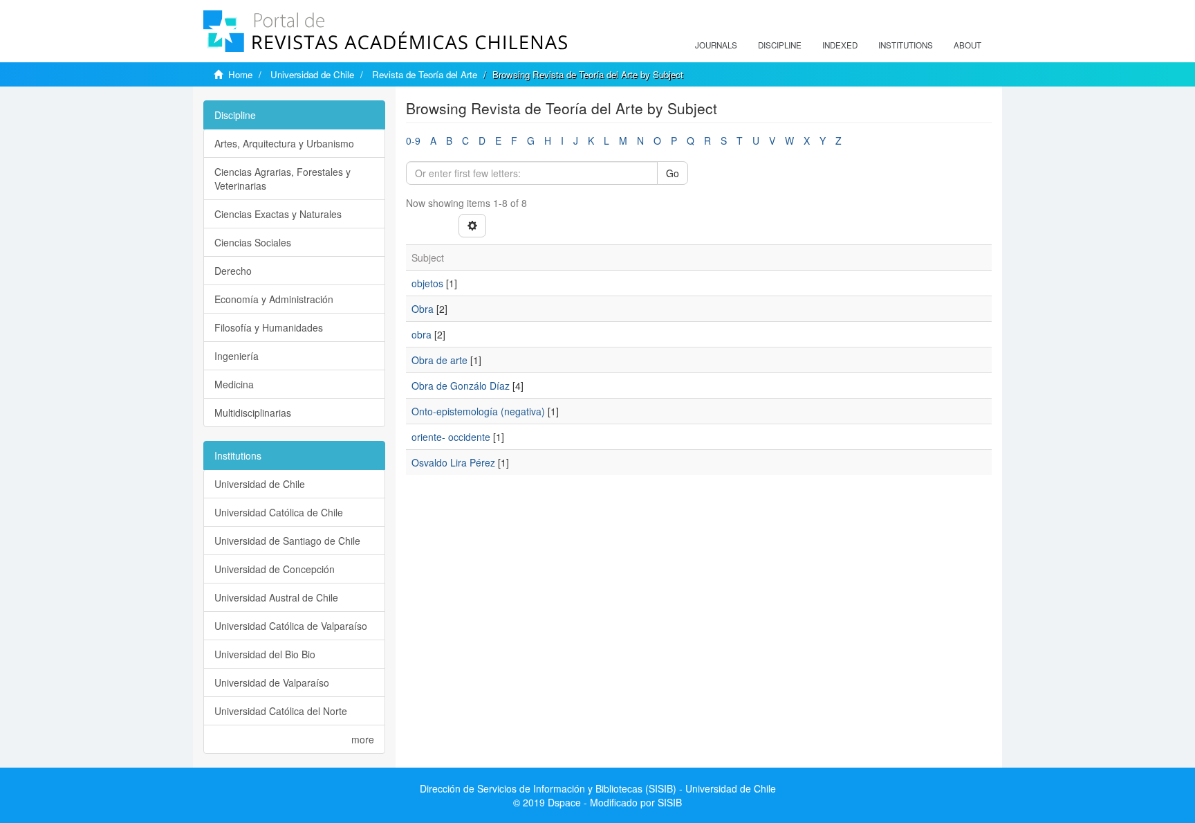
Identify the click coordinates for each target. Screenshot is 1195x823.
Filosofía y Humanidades (268, 327)
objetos (427, 283)
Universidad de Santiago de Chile (287, 541)
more (362, 739)
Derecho (233, 271)
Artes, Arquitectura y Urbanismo (284, 143)
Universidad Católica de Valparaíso (290, 626)
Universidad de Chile (312, 74)
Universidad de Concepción (274, 569)
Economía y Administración (273, 299)
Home (240, 74)
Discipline (780, 45)
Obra (422, 309)
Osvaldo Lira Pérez (453, 462)
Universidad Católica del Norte (280, 711)
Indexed (840, 45)
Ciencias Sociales (252, 242)
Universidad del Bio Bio (264, 654)
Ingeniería (236, 356)
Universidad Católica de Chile (278, 512)
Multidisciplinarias (252, 412)
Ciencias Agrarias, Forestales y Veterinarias (282, 178)
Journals (716, 45)
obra (421, 334)
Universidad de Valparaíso (271, 682)
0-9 (413, 140)
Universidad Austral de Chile (276, 597)
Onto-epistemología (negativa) (478, 411)
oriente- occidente (450, 437)
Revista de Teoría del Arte (424, 74)
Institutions (905, 45)
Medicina (234, 384)
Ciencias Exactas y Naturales (278, 214)
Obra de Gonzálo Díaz (460, 385)
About (967, 45)
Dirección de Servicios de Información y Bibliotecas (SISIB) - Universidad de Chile (598, 788)
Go (672, 173)
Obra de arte (439, 360)
